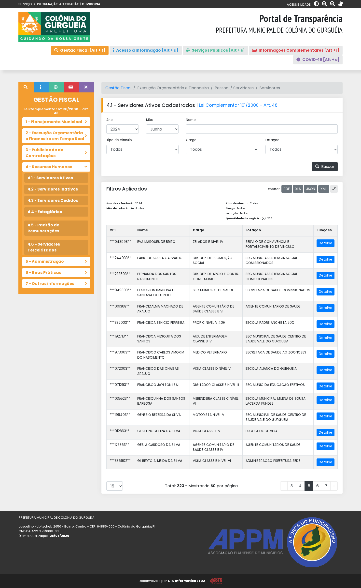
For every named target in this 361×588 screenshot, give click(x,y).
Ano (109, 120)
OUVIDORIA (91, 4)
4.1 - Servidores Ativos (50, 178)
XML (323, 188)
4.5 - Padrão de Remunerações (43, 228)
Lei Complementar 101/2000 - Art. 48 (238, 105)
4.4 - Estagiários (45, 212)
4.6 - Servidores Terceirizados (44, 247)
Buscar (327, 166)
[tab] (26, 87)
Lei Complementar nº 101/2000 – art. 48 (56, 111)
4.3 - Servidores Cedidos (53, 200)
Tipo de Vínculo (119, 140)
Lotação (272, 140)
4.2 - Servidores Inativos (53, 189)
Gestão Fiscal (118, 88)
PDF (287, 188)
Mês (149, 120)
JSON (310, 188)
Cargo (191, 140)
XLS (298, 188)
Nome (191, 120)
